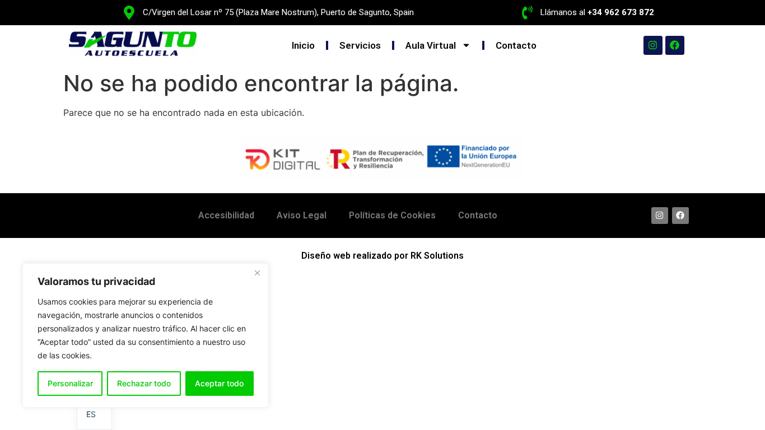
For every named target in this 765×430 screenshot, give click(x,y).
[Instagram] (653, 45)
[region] (145, 335)
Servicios (360, 45)
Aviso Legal (301, 215)
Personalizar (70, 383)
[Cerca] (257, 272)
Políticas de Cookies (392, 215)
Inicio (303, 45)
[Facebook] (674, 45)
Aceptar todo (219, 383)
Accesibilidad (226, 215)
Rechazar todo (144, 383)
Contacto (516, 45)
